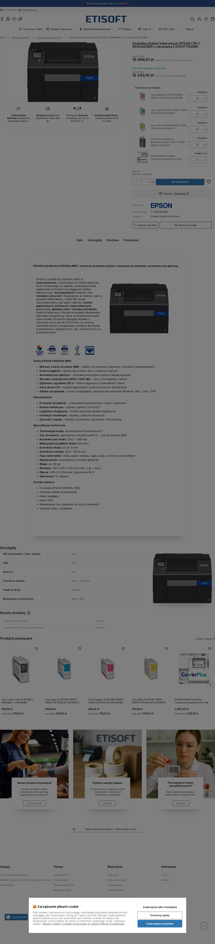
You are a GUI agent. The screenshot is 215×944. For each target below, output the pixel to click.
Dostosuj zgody (160, 915)
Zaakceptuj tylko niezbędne (160, 907)
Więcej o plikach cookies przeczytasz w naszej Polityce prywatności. (83, 923)
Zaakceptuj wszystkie (159, 923)
